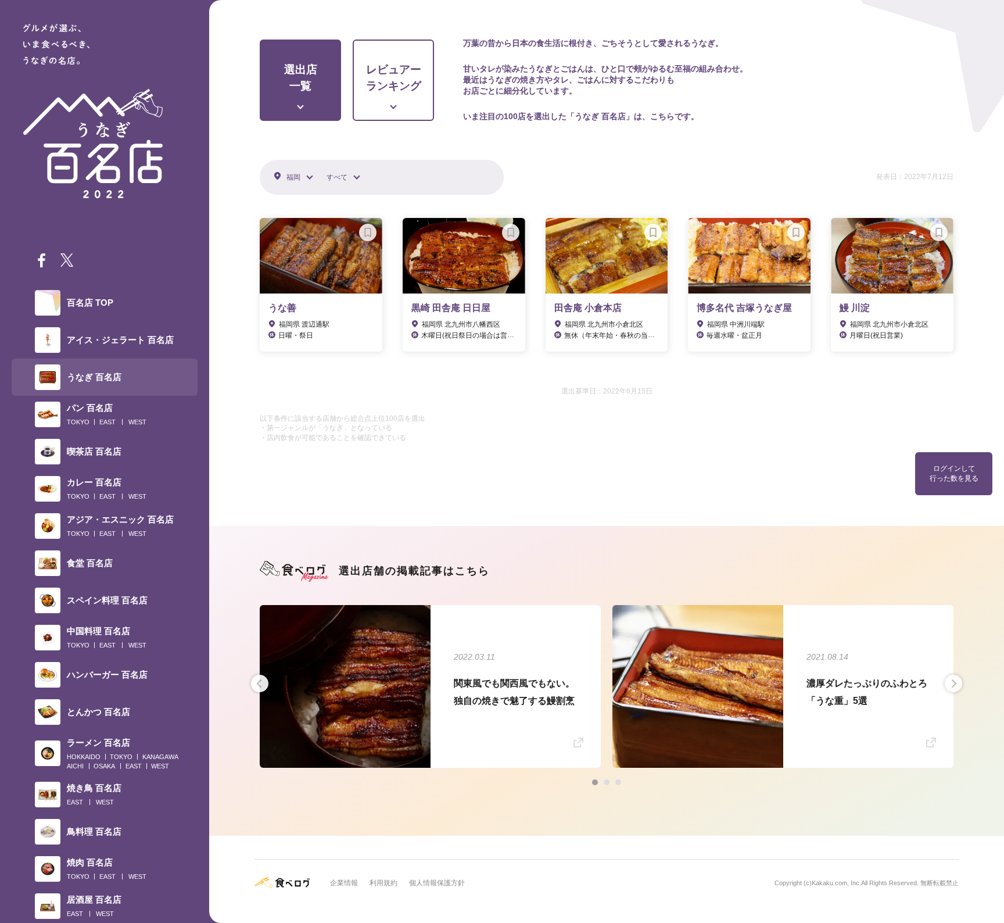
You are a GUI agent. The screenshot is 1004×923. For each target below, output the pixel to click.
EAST (107, 421)
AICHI (75, 766)
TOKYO (78, 421)
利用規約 (383, 883)
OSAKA (104, 766)
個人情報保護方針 (437, 883)
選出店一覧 (300, 77)
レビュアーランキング (393, 77)
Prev (259, 683)
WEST (137, 421)
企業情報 (344, 883)
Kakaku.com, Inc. (836, 882)
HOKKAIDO (84, 756)
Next (953, 683)
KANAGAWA (160, 756)
